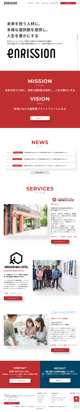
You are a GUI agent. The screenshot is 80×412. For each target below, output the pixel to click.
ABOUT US (42, 393)
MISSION (31, 3)
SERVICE (55, 393)
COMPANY (40, 400)
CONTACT (68, 3)
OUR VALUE (41, 397)
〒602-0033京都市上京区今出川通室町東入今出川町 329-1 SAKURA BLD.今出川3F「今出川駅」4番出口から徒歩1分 (19, 396)
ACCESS (40, 402)
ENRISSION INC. (40, 408)
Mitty (53, 402)
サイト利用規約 (15, 406)
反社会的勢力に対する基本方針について (58, 406)
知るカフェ (54, 395)
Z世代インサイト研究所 (57, 400)
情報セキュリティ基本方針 (27, 406)
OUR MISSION (41, 395)
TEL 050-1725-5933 (11, 400)
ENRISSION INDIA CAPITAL (59, 397)
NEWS (38, 3)
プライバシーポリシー (41, 406)
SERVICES (45, 3)
